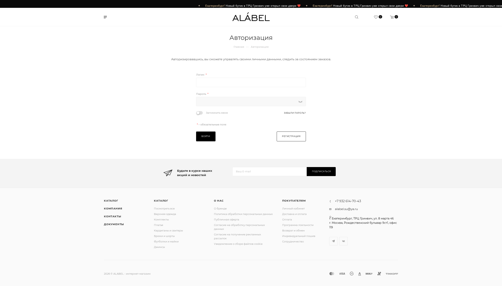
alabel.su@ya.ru (346, 209)
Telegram (333, 241)
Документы (114, 224)
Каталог (111, 200)
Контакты (112, 216)
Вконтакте (343, 241)
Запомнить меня (217, 112)
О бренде (220, 208)
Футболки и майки (166, 241)
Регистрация (291, 136)
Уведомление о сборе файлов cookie (238, 243)
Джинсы (159, 247)
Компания (113, 208)
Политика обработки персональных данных (243, 214)
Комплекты (161, 219)
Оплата (287, 219)
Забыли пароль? (295, 113)
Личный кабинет (293, 208)
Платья (158, 225)
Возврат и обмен (293, 230)
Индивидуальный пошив (298, 236)
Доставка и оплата (294, 214)
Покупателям (294, 200)
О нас (219, 200)
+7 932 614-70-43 (348, 201)
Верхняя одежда (165, 214)
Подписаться (321, 171)
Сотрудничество (293, 241)
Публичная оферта (226, 219)
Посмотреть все (164, 208)
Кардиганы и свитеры (168, 230)
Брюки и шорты (164, 236)
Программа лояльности (298, 225)
